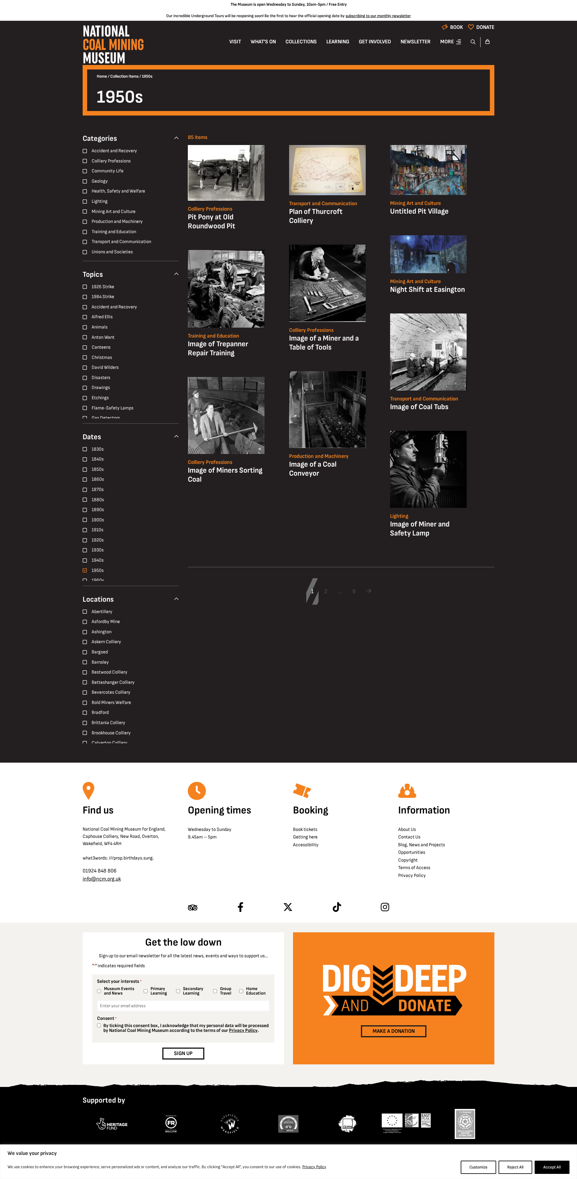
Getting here (305, 837)
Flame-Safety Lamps (112, 408)
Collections (301, 42)
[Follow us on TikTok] (337, 907)
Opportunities (411, 852)
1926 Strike (103, 287)
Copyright (408, 860)
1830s (98, 449)
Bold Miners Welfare (111, 702)
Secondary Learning (193, 990)
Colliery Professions (111, 161)
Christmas (102, 357)
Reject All (515, 1167)
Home (102, 76)
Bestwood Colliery (109, 672)
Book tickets (305, 829)
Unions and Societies (112, 252)
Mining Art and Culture (114, 212)
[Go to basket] (487, 42)
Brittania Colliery (108, 723)
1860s (98, 479)
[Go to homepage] (113, 46)
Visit (235, 42)
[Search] (473, 42)
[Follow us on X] (288, 907)
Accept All (552, 1167)
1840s (98, 459)
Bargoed (100, 652)
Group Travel (225, 990)
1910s (97, 530)
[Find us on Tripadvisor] (192, 907)
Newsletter (416, 42)
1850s (98, 469)
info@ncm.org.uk (102, 879)
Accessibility (306, 845)
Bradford (100, 712)
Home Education (256, 990)
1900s (98, 520)
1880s (98, 500)
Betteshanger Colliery (113, 682)
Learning (337, 42)
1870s (98, 489)
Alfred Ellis (102, 317)
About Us (407, 829)
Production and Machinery (117, 221)
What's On (263, 42)
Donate (485, 27)
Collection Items (124, 76)
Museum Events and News (119, 990)
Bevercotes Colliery (111, 692)
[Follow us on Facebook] (240, 907)
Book (456, 27)
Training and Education (114, 232)
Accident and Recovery (114, 151)
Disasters (101, 378)
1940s (98, 560)
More (447, 42)
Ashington (101, 632)
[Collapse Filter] (176, 138)
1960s (98, 580)
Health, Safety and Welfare (118, 191)
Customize (478, 1167)
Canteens (101, 347)
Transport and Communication (121, 242)
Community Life (108, 171)
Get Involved (375, 42)
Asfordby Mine (106, 622)
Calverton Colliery (109, 743)
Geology (100, 181)
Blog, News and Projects (421, 845)
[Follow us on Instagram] (385, 907)
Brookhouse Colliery (111, 733)
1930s (98, 550)
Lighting (100, 201)
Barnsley (100, 662)
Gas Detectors (106, 418)
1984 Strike (103, 297)
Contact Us (409, 837)
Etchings (100, 398)
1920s (98, 540)
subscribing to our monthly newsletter (378, 15)
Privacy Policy (314, 1166)
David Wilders (105, 367)
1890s (98, 510)
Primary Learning (159, 990)
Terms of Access (414, 868)
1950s (98, 570)
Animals (100, 327)
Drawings (101, 387)
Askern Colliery (106, 642)
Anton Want (103, 337)
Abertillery (102, 612)
